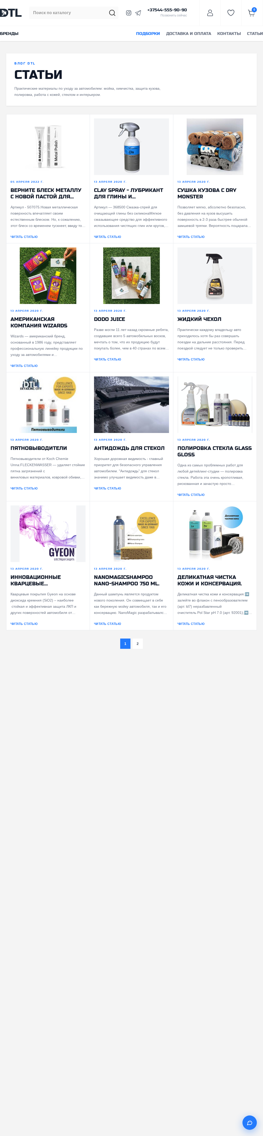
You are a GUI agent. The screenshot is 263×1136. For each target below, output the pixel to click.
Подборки (148, 33)
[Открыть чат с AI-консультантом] (249, 1122)
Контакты (229, 33)
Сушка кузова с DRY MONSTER (206, 193)
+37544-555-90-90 (167, 10)
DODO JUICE (109, 319)
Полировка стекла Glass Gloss (214, 451)
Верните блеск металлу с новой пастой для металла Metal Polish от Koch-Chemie (48, 193)
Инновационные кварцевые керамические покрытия (36, 580)
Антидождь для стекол (129, 448)
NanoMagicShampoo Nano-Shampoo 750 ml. (126, 580)
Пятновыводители (39, 448)
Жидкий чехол (199, 319)
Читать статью (24, 237)
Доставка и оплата (188, 33)
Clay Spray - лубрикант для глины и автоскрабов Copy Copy (129, 193)
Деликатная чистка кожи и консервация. (209, 580)
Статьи (255, 33)
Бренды (9, 33)
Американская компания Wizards (39, 322)
